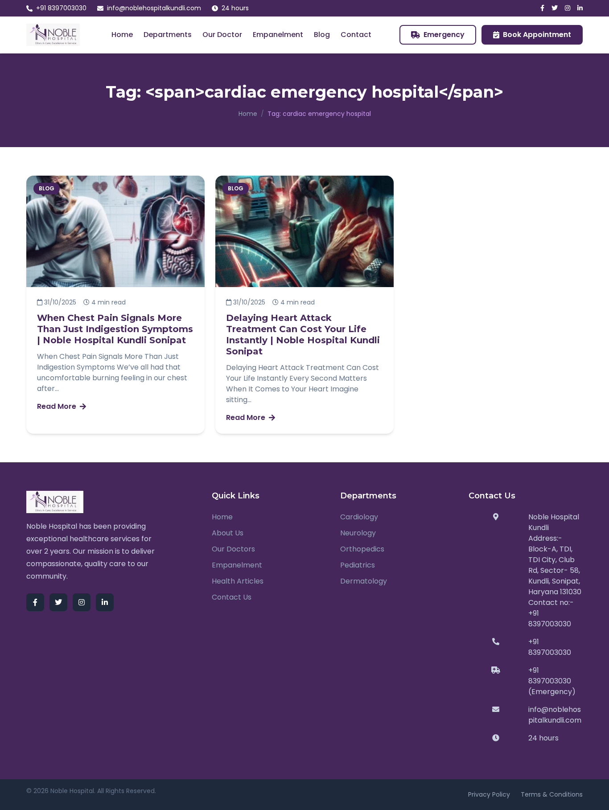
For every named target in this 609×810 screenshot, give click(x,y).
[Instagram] (567, 8)
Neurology (358, 533)
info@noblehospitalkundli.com (154, 8)
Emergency (444, 34)
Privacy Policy (489, 794)
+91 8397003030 (61, 8)
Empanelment (278, 34)
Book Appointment (537, 34)
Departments (168, 34)
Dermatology (363, 581)
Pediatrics (357, 565)
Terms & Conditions (552, 794)
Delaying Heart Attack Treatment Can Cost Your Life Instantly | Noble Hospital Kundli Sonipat (303, 334)
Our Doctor (222, 34)
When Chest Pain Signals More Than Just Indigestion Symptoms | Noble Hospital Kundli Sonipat (115, 328)
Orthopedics (362, 549)
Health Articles (237, 581)
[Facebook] (542, 8)
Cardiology (359, 517)
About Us (227, 533)
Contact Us (231, 597)
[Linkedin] (580, 8)
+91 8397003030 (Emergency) (552, 681)
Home (122, 34)
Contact (356, 34)
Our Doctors (233, 549)
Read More (56, 406)
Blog (322, 34)
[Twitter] (554, 8)
